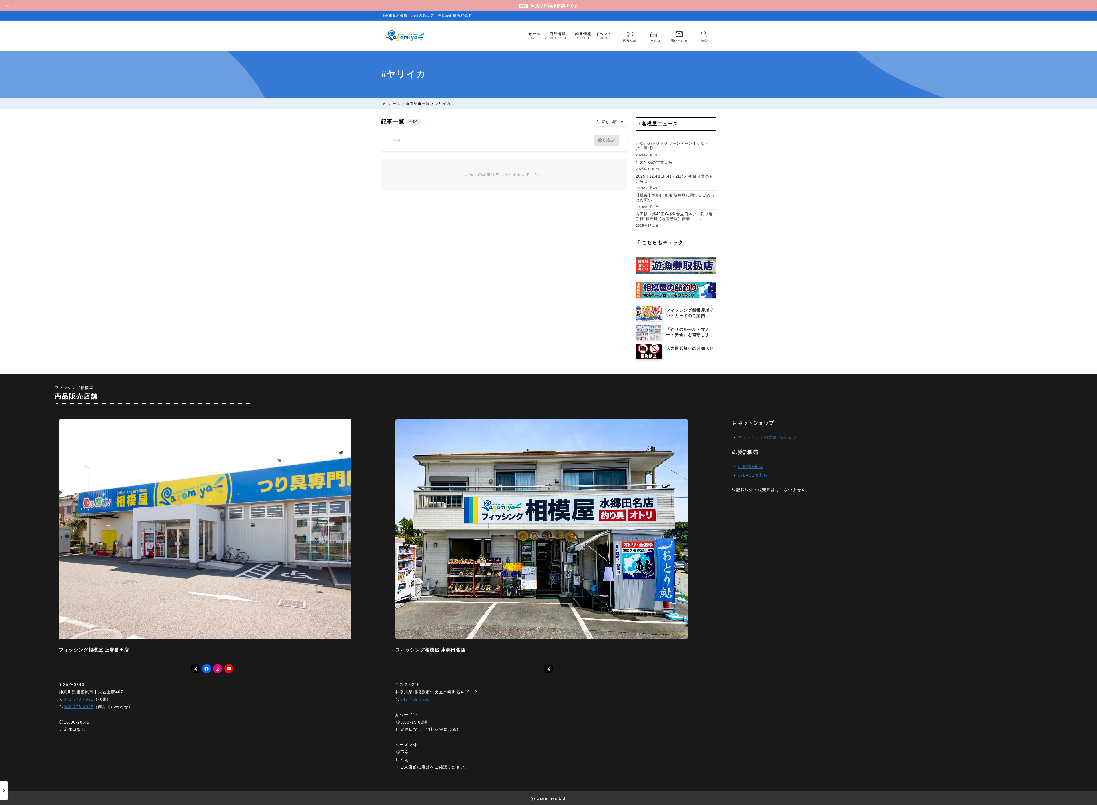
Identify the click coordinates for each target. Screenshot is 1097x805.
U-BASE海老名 (753, 475)
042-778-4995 (78, 706)
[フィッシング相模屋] (405, 35)
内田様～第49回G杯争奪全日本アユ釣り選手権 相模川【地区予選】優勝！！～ (674, 216)
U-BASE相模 (750, 466)
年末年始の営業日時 (654, 162)
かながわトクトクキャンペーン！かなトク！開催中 (672, 145)
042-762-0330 (415, 699)
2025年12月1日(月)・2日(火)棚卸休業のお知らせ (674, 178)
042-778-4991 (78, 699)
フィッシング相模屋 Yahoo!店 (767, 437)
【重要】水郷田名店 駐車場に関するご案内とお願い (675, 197)
